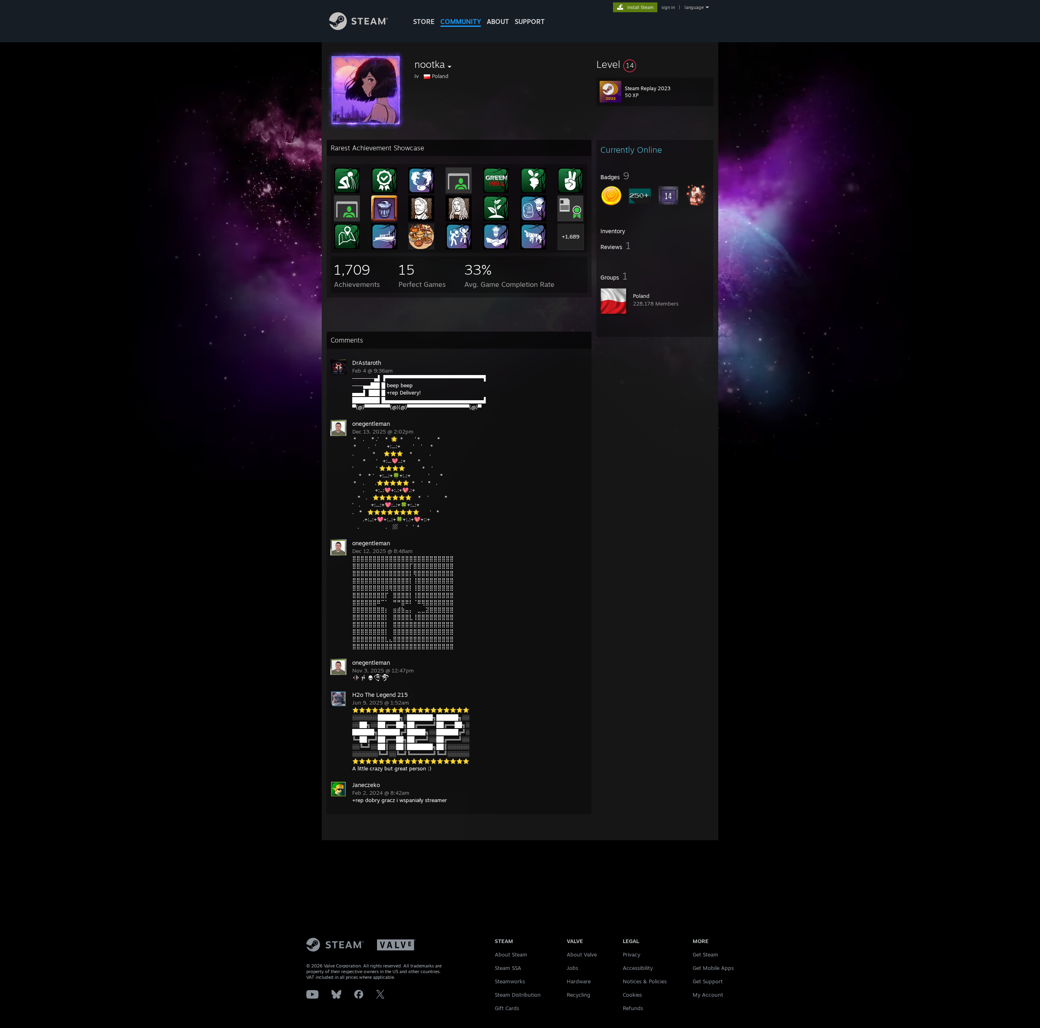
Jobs (572, 968)
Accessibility (638, 968)
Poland (641, 296)
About (498, 21)
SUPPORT (530, 21)
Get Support (708, 981)
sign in (668, 7)
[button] (654, 64)
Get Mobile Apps (713, 968)
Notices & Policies (645, 981)
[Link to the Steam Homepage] (358, 27)
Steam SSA (508, 968)
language (694, 7)
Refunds (633, 1008)
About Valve (582, 954)
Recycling (578, 994)
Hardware (579, 981)
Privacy (631, 954)
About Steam (511, 954)
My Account (708, 994)
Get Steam (705, 954)
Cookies (632, 994)
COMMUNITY (460, 21)
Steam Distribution (518, 994)
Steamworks (510, 981)
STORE (424, 21)
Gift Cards (507, 1008)
